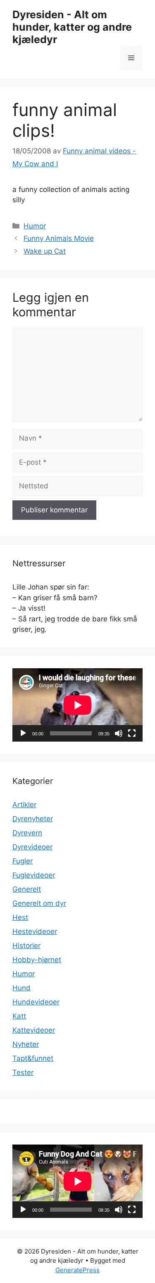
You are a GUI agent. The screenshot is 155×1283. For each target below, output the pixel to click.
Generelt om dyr (39, 903)
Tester (22, 1072)
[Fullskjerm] (132, 733)
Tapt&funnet (32, 1058)
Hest (20, 917)
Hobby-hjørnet (36, 960)
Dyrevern (27, 833)
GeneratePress (77, 1270)
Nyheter (25, 1044)
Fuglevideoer (33, 875)
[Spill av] (23, 733)
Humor (35, 226)
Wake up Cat (45, 251)
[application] (77, 705)
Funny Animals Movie (59, 238)
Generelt (26, 889)
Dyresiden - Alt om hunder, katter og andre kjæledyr (72, 27)
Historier (26, 945)
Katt (19, 1016)
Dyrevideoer (32, 847)
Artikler (24, 804)
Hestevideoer (34, 931)
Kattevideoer (33, 1030)
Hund (21, 988)
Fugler (22, 861)
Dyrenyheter (32, 819)
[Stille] (118, 733)
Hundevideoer (36, 1002)
